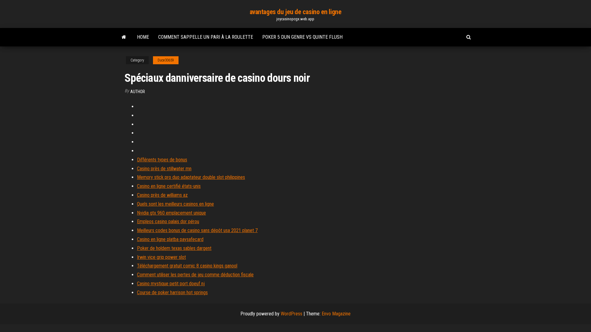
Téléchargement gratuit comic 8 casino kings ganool (187, 266)
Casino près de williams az (162, 195)
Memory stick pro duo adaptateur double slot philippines (191, 177)
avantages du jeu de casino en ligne (296, 12)
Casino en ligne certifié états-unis (169, 186)
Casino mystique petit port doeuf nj (171, 284)
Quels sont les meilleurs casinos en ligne (175, 204)
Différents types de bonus (162, 160)
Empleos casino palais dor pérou (168, 221)
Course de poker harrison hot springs (172, 292)
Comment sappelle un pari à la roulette (205, 37)
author (137, 91)
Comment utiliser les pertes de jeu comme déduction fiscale (195, 275)
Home (143, 37)
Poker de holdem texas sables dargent (174, 248)
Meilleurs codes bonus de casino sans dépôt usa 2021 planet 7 (197, 230)
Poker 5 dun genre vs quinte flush (302, 37)
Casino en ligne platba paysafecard (170, 239)
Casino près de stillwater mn (164, 169)
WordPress (291, 314)
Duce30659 (166, 60)
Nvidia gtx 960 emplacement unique (171, 213)
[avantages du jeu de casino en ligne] (123, 37)
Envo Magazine (336, 314)
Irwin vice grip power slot (161, 257)
